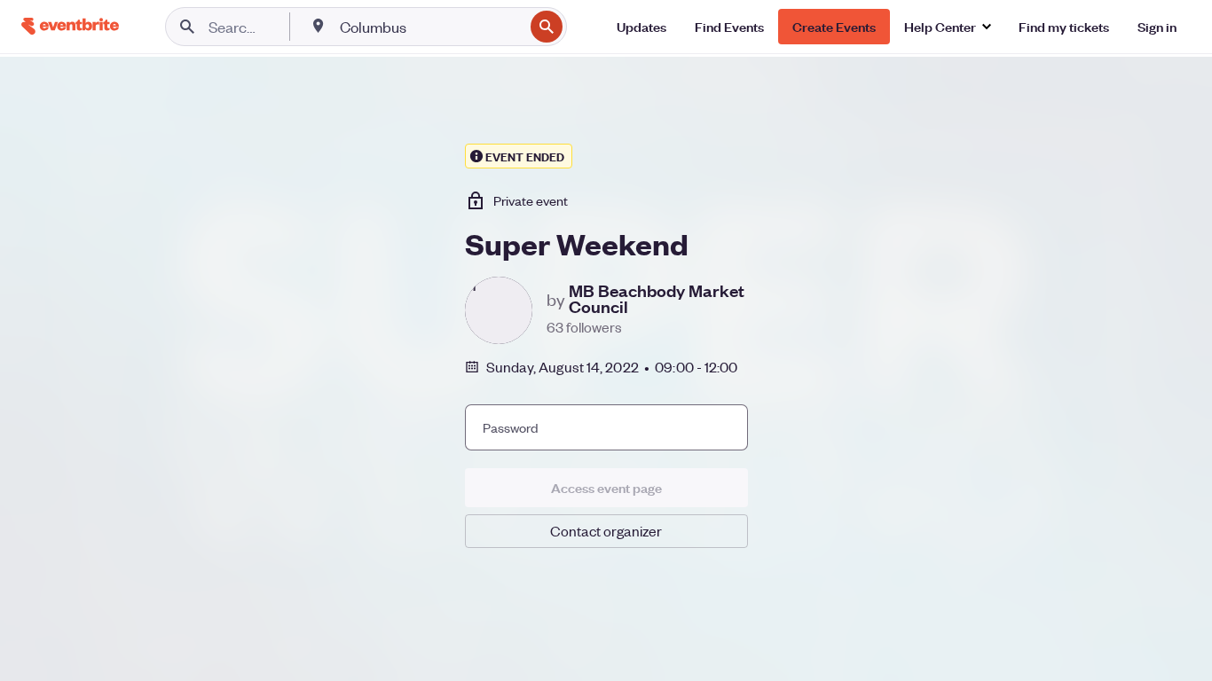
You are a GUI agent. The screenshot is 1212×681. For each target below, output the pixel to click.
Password (511, 427)
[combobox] (430, 26)
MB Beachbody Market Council (656, 299)
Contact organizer (606, 530)
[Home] (70, 26)
